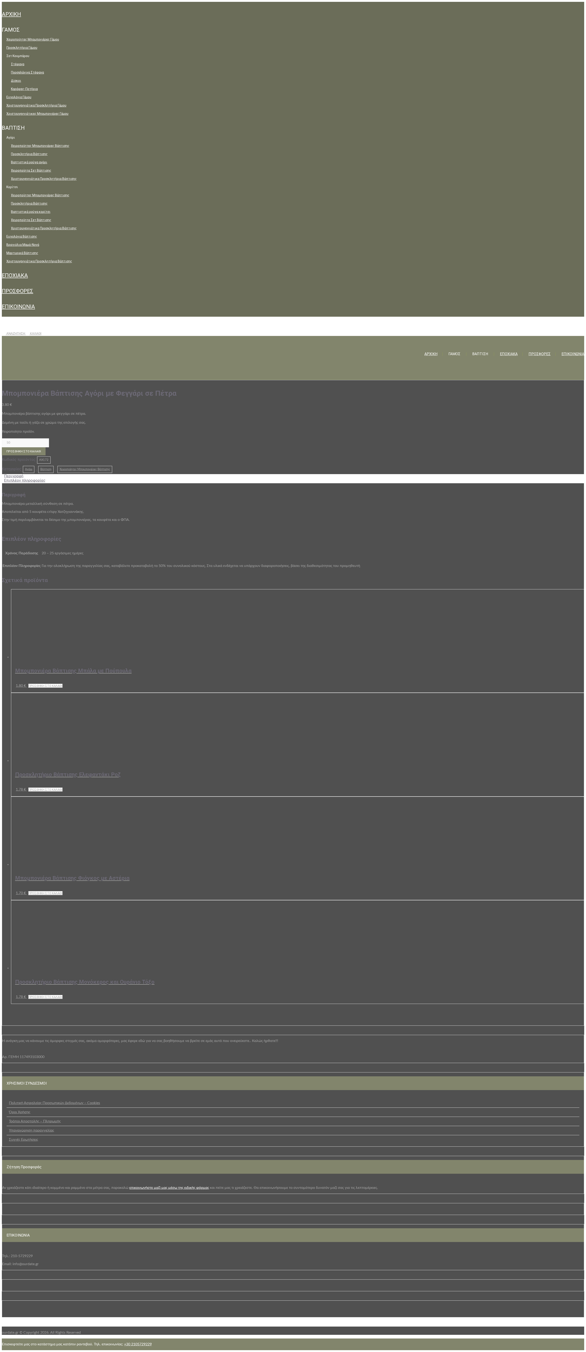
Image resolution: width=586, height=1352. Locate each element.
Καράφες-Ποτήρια (24, 89)
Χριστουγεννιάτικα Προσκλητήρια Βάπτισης (44, 179)
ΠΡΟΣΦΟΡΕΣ (17, 291)
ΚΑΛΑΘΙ (35, 333)
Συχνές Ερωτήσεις (23, 1139)
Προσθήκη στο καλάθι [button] (45, 685)
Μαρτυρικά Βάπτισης (22, 253)
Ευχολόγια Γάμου (18, 97)
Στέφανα (17, 64)
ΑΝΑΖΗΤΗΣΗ (16, 333)
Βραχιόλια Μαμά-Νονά (22, 245)
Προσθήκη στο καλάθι (23, 451)
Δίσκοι (16, 80)
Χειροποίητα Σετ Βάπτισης (31, 170)
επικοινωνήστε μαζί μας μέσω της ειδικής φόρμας (169, 1188)
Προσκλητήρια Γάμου (21, 47)
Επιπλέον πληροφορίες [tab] (24, 480)
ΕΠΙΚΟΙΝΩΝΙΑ (18, 306)
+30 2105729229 (138, 1344)
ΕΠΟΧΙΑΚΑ (15, 275)
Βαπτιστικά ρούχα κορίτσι (30, 212)
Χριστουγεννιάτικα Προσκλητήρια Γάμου (36, 105)
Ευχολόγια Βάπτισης (21, 236)
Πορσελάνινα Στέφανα (27, 72)
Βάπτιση (46, 469)
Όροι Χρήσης (19, 1112)
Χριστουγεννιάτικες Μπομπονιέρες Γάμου (37, 113)
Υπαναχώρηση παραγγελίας (31, 1130)
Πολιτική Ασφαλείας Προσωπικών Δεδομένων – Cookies (54, 1103)
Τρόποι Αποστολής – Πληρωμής (35, 1121)
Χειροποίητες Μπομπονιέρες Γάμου (32, 39)
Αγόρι (28, 469)
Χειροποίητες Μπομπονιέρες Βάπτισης (40, 146)
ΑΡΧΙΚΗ (11, 14)
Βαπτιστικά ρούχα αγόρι (29, 162)
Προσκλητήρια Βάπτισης (29, 154)
